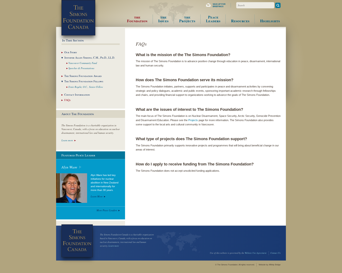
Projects (193, 120)
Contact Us (275, 252)
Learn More (97, 196)
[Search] (278, 5)
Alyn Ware (69, 167)
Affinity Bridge (275, 265)
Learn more (67, 140)
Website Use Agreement (255, 252)
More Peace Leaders (107, 210)
